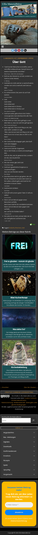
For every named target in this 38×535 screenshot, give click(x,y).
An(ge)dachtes (9, 58)
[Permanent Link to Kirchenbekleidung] (19, 352)
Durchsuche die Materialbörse (11, 417)
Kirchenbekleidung (19, 367)
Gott (15, 58)
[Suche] (33, 420)
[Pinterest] (19, 50)
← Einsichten (4, 387)
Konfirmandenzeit (23, 58)
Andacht (11, 228)
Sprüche (30, 58)
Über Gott (19, 62)
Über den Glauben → (31, 387)
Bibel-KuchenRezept (19, 297)
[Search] (25, 50)
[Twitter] (12, 50)
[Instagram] (22, 50)
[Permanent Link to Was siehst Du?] (19, 318)
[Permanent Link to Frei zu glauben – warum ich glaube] (19, 246)
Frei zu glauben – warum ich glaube (19, 261)
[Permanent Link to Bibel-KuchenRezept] (19, 284)
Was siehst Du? (19, 329)
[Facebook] (16, 50)
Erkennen (18, 228)
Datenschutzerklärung (19, 521)
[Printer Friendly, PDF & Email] (32, 224)
